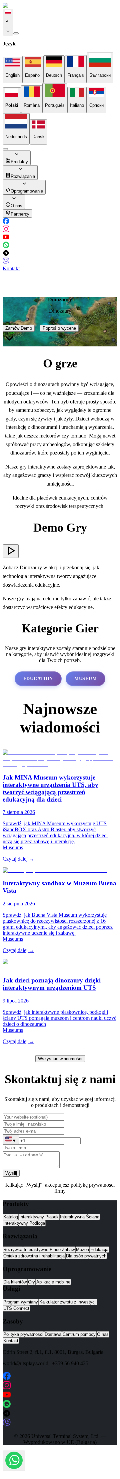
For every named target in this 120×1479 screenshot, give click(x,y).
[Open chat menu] (14, 1461)
